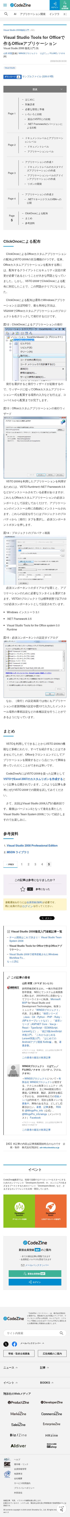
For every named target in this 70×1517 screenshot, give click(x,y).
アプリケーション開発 (33, 14)
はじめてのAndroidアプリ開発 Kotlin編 (39, 1040)
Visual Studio (10, 68)
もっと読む (13, 961)
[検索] (6, 14)
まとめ (28, 218)
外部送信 (18, 1492)
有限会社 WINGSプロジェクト (41, 1080)
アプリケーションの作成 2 (39, 194)
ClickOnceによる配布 (36, 213)
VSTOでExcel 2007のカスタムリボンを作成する (33, 779)
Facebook (35, 1117)
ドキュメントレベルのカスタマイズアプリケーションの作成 (45, 168)
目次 (35, 89)
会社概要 (18, 1478)
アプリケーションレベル (41, 151)
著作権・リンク (21, 1464)
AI (15, 14)
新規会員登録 (36, 1273)
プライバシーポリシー (24, 1487)
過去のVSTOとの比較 (39, 119)
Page (12, 113)
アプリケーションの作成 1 (39, 162)
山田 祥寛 (7, 53)
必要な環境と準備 (34, 109)
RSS (58, 1107)
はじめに (30, 99)
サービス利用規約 (22, 1483)
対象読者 (30, 104)
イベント (8, 1382)
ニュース (8, 1367)
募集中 (25, 1103)
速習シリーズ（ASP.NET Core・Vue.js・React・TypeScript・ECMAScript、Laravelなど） (42, 1026)
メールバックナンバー (37, 1265)
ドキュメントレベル (38, 146)
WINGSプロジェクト (47, 1009)
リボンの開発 (35, 183)
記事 (45, 1107)
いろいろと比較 (33, 114)
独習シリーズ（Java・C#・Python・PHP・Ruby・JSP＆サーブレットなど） (42, 1017)
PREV (11, 864)
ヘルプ (17, 1459)
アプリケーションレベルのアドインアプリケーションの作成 (45, 177)
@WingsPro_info (34, 1110)
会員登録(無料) (35, 902)
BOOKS (45, 1382)
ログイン (27, 906)
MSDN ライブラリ (18, 852)
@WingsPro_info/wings (34, 1114)
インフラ (54, 14)
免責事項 (18, 1473)
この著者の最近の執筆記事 (36, 1057)
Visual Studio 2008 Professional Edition (32, 845)
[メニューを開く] (5, 5)
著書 (38, 1107)
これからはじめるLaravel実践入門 (38, 1036)
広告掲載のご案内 (52, 1353)
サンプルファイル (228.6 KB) (38, 76)
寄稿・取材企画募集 (19, 1353)
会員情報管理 (20, 1468)
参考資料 (30, 223)
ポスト (48, 918)
